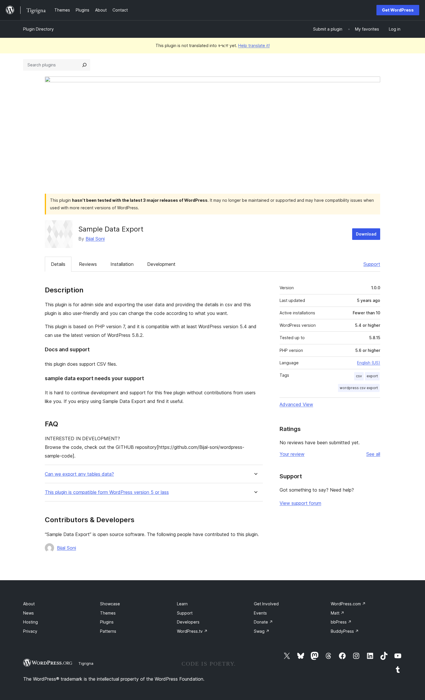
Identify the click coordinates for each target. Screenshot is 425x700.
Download (366, 234)
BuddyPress (345, 631)
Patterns (108, 631)
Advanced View (296, 404)
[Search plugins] (84, 65)
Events (260, 613)
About (29, 603)
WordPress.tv (192, 631)
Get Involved (266, 603)
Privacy (30, 631)
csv (359, 376)
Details (58, 264)
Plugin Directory (38, 29)
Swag (261, 631)
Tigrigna (85, 663)
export (372, 376)
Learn (182, 603)
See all (373, 454)
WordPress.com (348, 603)
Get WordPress (398, 10)
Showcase (110, 603)
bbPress (341, 621)
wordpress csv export (359, 388)
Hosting (30, 621)
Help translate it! (254, 45)
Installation (122, 264)
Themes (108, 613)
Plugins (107, 621)
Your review (292, 454)
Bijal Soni (95, 239)
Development (161, 264)
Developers (188, 621)
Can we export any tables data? (79, 474)
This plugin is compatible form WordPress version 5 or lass (107, 492)
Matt (337, 613)
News (28, 613)
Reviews (88, 264)
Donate (263, 621)
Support (371, 264)
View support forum (300, 503)
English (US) (368, 362)
